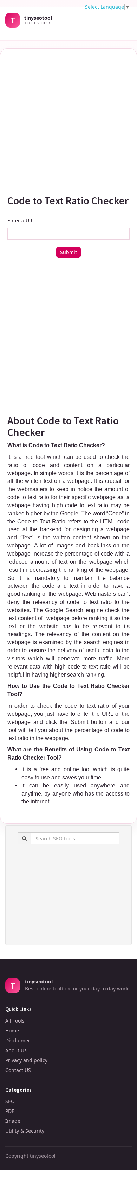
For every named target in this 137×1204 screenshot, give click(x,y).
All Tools (15, 1020)
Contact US (18, 1070)
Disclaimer (17, 1040)
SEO (10, 1101)
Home (12, 1030)
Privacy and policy (26, 1060)
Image (12, 1121)
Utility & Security (24, 1130)
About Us (16, 1050)
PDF (9, 1111)
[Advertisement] (68, 119)
